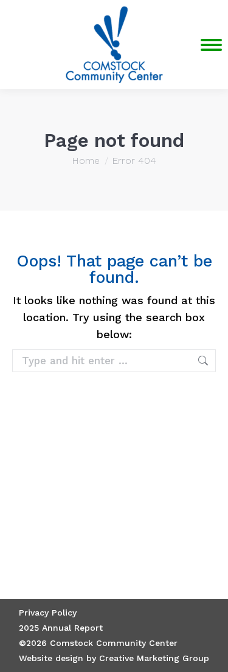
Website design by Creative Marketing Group (114, 658)
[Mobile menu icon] (211, 44)
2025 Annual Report (61, 628)
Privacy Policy (48, 612)
